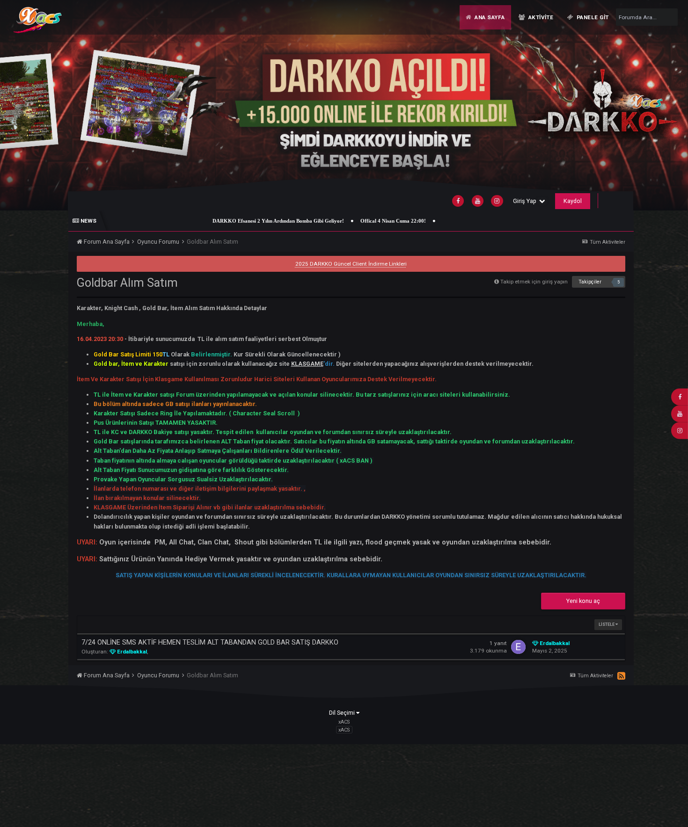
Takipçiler (589, 282)
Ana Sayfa (489, 17)
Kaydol (573, 200)
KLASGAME (307, 363)
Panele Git (592, 17)
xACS (344, 729)
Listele (607, 624)
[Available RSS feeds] (621, 676)
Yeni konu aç (583, 600)
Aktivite (540, 17)
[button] (659, 105)
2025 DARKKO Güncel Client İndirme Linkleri (351, 264)
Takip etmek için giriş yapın (534, 281)
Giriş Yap (526, 200)
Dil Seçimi (342, 712)
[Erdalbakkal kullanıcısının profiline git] (518, 647)
